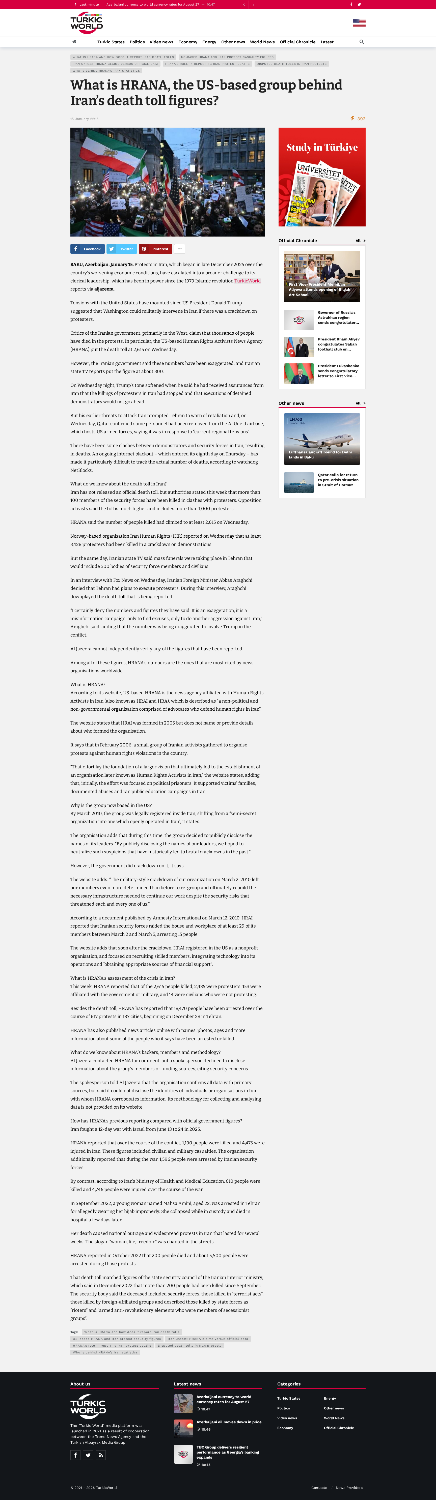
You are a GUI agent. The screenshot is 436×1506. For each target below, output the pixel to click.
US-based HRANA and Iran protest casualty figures (227, 57)
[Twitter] (359, 4)
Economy (285, 1428)
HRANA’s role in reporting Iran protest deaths (207, 64)
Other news (334, 1408)
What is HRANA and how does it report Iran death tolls (123, 57)
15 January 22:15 (84, 119)
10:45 (205, 1465)
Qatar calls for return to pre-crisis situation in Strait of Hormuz (338, 480)
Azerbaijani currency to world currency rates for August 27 (152, 4)
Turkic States (288, 1398)
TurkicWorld (247, 281)
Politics (283, 1408)
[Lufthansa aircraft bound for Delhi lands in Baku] (322, 439)
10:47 (205, 1409)
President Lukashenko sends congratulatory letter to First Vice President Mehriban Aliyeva (338, 376)
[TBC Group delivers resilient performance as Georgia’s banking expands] (183, 1454)
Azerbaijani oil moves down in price (229, 1422)
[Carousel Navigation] (248, 5)
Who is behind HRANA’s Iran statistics (106, 70)
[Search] (362, 42)
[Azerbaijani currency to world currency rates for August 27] (183, 1403)
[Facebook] (351, 4)
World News (334, 1418)
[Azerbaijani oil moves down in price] (183, 1429)
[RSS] (101, 1455)
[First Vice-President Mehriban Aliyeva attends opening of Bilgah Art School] (322, 276)
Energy (330, 1398)
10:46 (206, 1429)
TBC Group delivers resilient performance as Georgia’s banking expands (228, 1452)
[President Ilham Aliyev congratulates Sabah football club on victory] (299, 347)
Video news (287, 1418)
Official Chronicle (339, 1428)
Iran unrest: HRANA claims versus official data (115, 64)
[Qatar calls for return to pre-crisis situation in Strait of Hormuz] (299, 482)
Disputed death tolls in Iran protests (292, 64)
